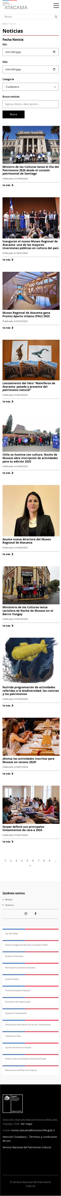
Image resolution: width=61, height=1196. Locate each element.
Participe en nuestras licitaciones (20, 967)
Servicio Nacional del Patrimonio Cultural (27, 1147)
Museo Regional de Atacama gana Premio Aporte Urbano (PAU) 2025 (26, 314)
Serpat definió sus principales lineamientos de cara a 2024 (23, 828)
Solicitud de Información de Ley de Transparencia (28, 1024)
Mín (5, 44)
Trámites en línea (13, 1036)
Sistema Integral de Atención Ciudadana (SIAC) (26, 944)
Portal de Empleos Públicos (17, 990)
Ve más (8, 185)
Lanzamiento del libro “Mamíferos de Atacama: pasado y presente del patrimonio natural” (29, 386)
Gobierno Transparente (16, 1013)
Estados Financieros (14, 956)
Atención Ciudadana (14, 1137)
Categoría (8, 79)
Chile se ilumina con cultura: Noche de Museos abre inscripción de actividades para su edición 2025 (30, 458)
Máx (5, 62)
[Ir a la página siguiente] (30, 866)
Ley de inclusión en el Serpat (18, 1047)
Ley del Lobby (11, 933)
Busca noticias (11, 96)
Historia (9, 905)
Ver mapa (26, 1124)
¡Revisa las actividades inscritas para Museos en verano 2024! (28, 760)
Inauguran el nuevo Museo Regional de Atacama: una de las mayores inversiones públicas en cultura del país (31, 244)
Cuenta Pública (12, 979)
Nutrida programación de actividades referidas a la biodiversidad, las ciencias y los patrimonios (31, 690)
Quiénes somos (14, 893)
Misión (8, 899)
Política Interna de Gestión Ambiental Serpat (25, 1058)
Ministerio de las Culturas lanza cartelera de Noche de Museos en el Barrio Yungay (28, 610)
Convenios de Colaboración (17, 1001)
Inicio (5, 23)
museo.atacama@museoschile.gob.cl (33, 1130)
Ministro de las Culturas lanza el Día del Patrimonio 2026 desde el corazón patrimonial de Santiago (31, 170)
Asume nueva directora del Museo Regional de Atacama (27, 541)
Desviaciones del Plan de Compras (21, 1070)
